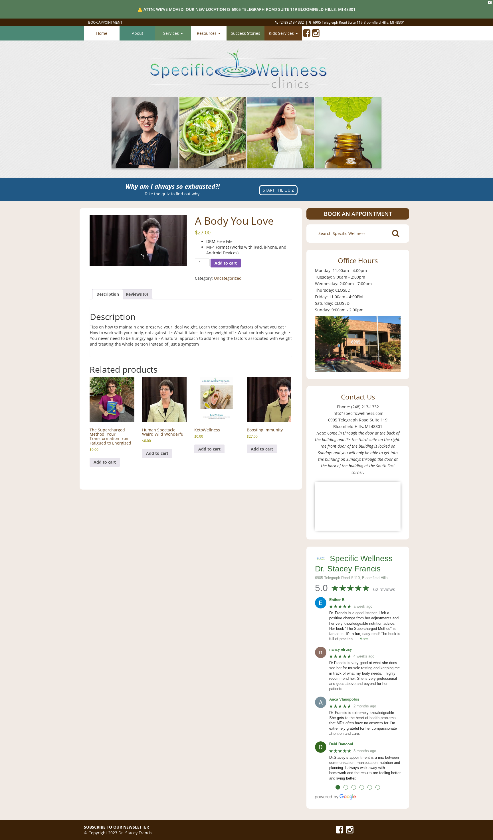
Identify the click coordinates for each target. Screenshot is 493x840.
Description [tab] (107, 294)
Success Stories (245, 33)
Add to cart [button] (105, 462)
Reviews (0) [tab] (137, 294)
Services (171, 33)
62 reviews (384, 589)
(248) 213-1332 (292, 22)
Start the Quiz (278, 190)
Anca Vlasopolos (344, 699)
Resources (207, 33)
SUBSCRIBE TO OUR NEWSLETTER (116, 827)
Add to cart (226, 263)
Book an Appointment (358, 214)
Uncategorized (228, 278)
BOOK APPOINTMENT (105, 22)
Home (101, 33)
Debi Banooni (341, 744)
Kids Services (282, 33)
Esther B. (337, 600)
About (137, 33)
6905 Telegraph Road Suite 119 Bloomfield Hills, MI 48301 (359, 22)
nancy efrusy (340, 649)
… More (361, 639)
